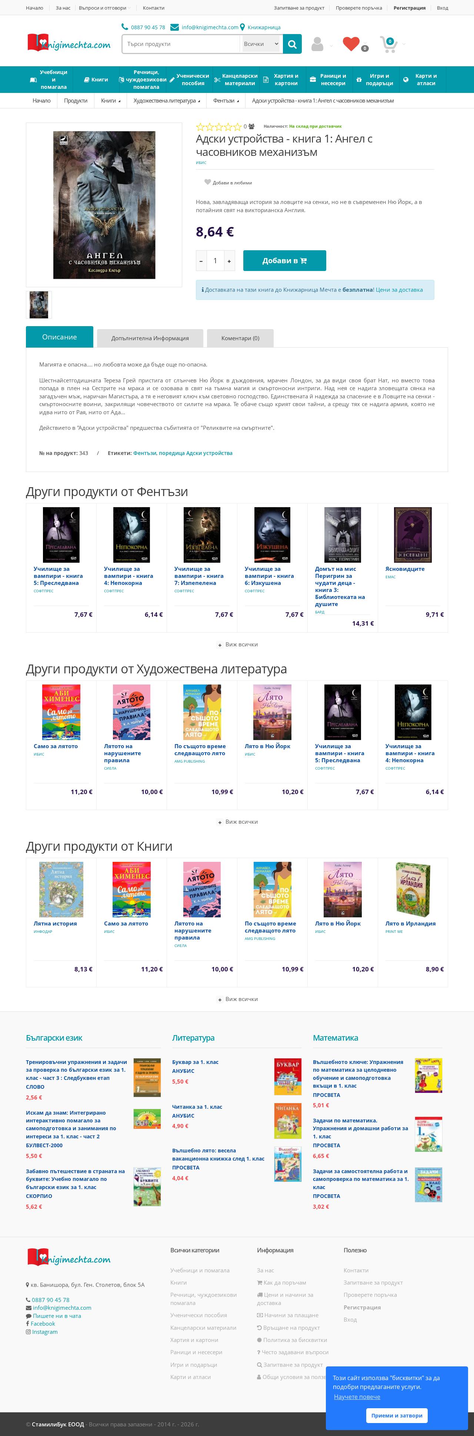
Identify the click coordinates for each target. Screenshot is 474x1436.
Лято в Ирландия (410, 923)
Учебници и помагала (200, 1270)
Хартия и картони (194, 1339)
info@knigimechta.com (62, 1307)
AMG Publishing (189, 761)
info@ (209, 27)
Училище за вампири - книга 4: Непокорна (128, 575)
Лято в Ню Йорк (267, 746)
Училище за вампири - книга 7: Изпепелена (199, 575)
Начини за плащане (290, 1315)
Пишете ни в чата (57, 1315)
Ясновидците (405, 568)
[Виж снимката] (104, 205)
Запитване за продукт (299, 8)
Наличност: (276, 126)
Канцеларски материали (203, 1327)
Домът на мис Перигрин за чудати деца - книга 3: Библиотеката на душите (340, 586)
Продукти (75, 100)
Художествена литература (165, 100)
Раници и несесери (196, 1352)
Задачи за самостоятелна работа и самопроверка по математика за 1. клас (361, 1179)
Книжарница (263, 27)
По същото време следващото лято (200, 749)
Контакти (153, 8)
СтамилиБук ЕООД (58, 1424)
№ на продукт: (58, 452)
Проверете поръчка (359, 8)
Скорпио (39, 1195)
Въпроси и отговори (102, 8)
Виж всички (241, 644)
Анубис (183, 1070)
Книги (109, 100)
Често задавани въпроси (294, 1352)
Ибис (201, 162)
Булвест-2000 (44, 1145)
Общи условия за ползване (299, 1376)
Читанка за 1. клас (197, 1106)
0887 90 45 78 (147, 27)
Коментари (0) (240, 338)
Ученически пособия (198, 1315)
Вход (442, 8)
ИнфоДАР (43, 931)
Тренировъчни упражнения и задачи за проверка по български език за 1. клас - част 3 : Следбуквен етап (76, 1069)
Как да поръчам (284, 1282)
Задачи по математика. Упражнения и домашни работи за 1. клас (360, 1128)
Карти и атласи (190, 1376)
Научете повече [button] (357, 1397)
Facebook (43, 1323)
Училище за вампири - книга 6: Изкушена (269, 575)
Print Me (394, 931)
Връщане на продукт (291, 1327)
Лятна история (55, 923)
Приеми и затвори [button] (397, 1415)
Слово (35, 1086)
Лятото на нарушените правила (122, 753)
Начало (34, 8)
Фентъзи (224, 100)
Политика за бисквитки (294, 1339)
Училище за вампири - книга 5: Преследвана (58, 575)
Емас (390, 576)
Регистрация (410, 8)
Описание (59, 337)
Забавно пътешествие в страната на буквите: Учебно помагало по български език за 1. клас (75, 1179)
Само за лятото (56, 746)
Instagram (45, 1331)
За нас (63, 8)
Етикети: (120, 452)
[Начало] (68, 42)
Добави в (281, 260)
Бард (319, 612)
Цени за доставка (399, 289)
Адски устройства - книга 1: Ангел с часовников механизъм (323, 100)
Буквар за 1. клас (195, 1061)
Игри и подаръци (193, 1364)
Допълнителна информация (150, 338)
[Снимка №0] (39, 305)
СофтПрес (43, 590)
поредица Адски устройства (196, 452)
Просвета (186, 1167)
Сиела (110, 768)
